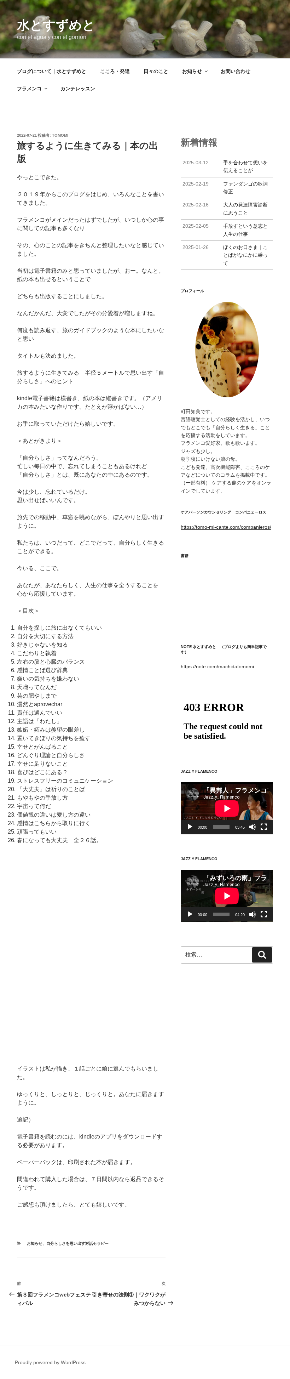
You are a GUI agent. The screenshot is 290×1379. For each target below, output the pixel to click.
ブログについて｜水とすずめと (51, 71)
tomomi (60, 135)
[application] (227, 808)
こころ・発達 (115, 71)
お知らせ (192, 71)
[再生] (189, 826)
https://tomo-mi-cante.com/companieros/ (226, 527)
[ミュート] (252, 826)
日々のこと (156, 71)
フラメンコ (29, 88)
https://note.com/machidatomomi (217, 666)
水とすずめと (56, 25)
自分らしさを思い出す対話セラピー (77, 1243)
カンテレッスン (77, 88)
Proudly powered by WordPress (50, 1362)
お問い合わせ (235, 71)
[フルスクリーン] (263, 826)
